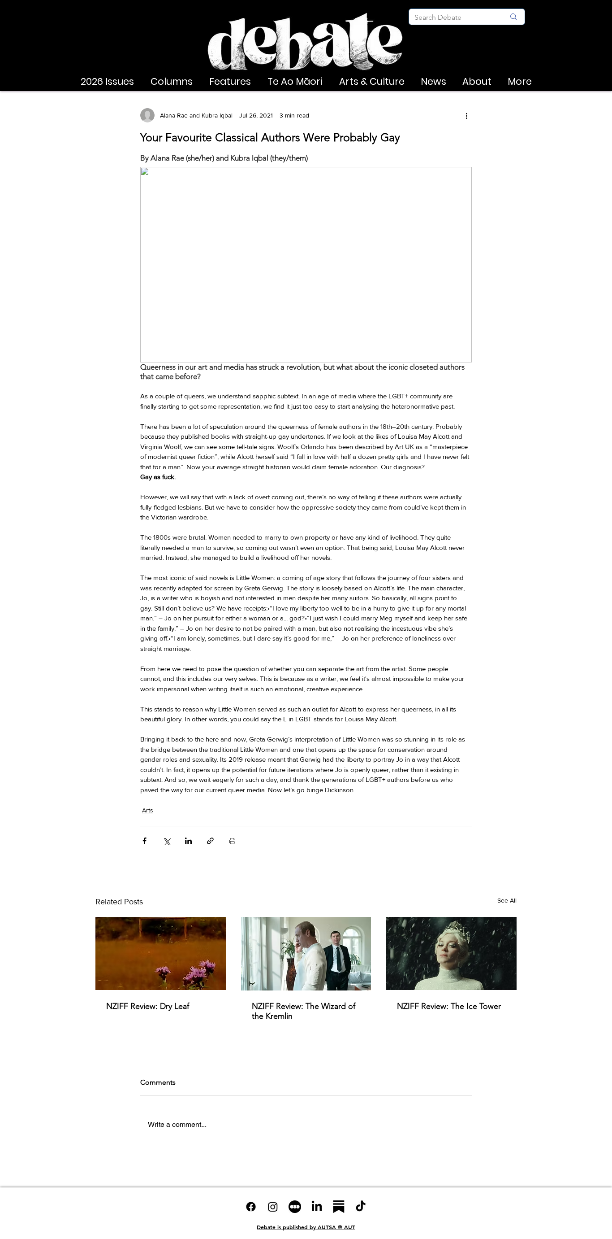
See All (507, 900)
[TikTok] (360, 1206)
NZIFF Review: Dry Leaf (147, 1006)
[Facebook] (251, 1206)
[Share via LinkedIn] (188, 841)
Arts (147, 810)
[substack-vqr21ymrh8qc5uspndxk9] (338, 1206)
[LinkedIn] (316, 1206)
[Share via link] (210, 841)
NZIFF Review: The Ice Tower (449, 1006)
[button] (107, 81)
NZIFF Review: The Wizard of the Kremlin (303, 1011)
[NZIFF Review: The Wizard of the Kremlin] (306, 953)
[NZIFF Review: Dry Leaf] (160, 953)
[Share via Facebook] (144, 841)
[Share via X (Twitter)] (166, 841)
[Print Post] (232, 841)
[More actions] (466, 115)
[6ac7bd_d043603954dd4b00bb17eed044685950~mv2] (295, 1206)
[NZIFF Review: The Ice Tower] (451, 953)
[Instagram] (273, 1206)
